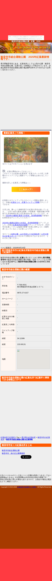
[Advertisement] (26, 100)
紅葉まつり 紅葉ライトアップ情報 (25, 202)
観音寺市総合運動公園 (11, 450)
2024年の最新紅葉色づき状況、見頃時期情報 (24, 216)
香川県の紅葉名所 (28, 437)
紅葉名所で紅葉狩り (9, 437)
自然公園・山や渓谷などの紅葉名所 (25, 234)
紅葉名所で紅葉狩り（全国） (27, 487)
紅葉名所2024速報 (20, 225)
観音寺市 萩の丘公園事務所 (13, 453)
